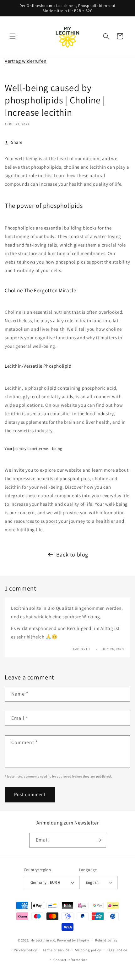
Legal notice (117, 950)
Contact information (70, 960)
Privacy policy (25, 950)
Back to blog (72, 554)
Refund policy (106, 940)
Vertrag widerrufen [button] (26, 61)
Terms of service (56, 950)
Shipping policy (88, 950)
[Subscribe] (99, 840)
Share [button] (17, 142)
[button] (12, 36)
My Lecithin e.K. (43, 940)
